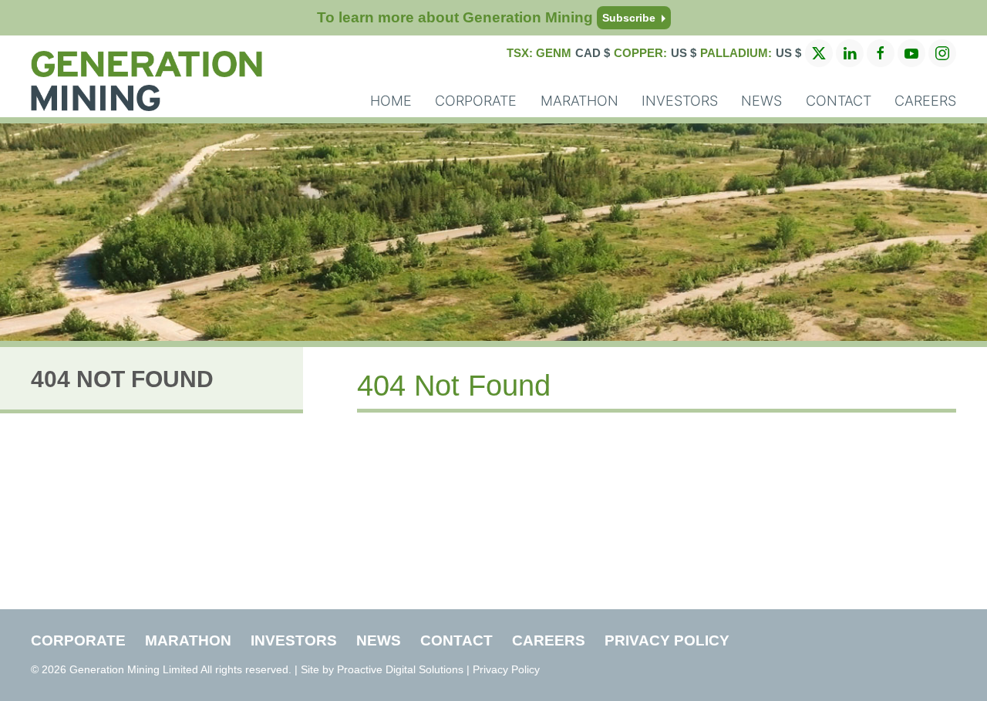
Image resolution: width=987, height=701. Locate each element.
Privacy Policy (667, 640)
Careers (925, 101)
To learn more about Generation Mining (486, 17)
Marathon (579, 101)
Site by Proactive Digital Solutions (382, 669)
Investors (680, 101)
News (761, 101)
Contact (838, 101)
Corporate (476, 101)
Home (391, 101)
